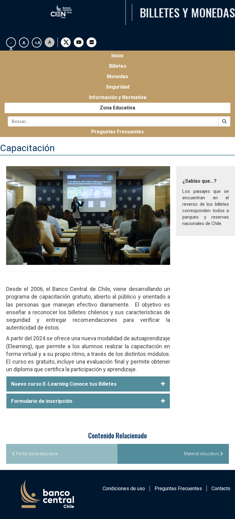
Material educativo (202, 453)
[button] (88, 383)
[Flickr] (91, 42)
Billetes (117, 66)
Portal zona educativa (36, 453)
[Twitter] (66, 42)
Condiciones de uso (124, 488)
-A (11, 44)
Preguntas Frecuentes (117, 132)
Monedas (117, 76)
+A (37, 43)
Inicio (127, 55)
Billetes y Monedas (187, 12)
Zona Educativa (117, 108)
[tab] (88, 383)
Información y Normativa (117, 97)
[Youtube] (79, 42)
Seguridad (117, 87)
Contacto (220, 488)
